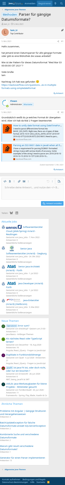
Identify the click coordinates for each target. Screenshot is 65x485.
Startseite (40, 482)
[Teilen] (58, 41)
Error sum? (18, 325)
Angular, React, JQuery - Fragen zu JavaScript (26, 350)
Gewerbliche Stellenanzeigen (19, 243)
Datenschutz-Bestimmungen (15, 482)
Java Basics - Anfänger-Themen (19, 334)
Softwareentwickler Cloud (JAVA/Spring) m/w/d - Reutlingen (24, 230)
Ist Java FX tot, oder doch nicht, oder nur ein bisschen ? (26, 369)
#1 (62, 41)
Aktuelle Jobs (9, 221)
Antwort (59, 93)
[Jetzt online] (7, 106)
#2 (62, 112)
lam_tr (7, 24)
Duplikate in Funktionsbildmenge (23, 354)
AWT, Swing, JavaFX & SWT (17, 379)
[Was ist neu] (55, 3)
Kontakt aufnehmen (11, 479)
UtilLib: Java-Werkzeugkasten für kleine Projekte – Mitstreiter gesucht (26, 385)
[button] (5, 181)
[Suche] (61, 3)
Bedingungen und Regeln (34, 479)
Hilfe (32, 482)
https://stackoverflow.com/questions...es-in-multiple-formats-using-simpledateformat (29, 86)
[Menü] (4, 3)
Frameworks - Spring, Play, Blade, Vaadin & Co (26, 395)
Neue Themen (10, 321)
